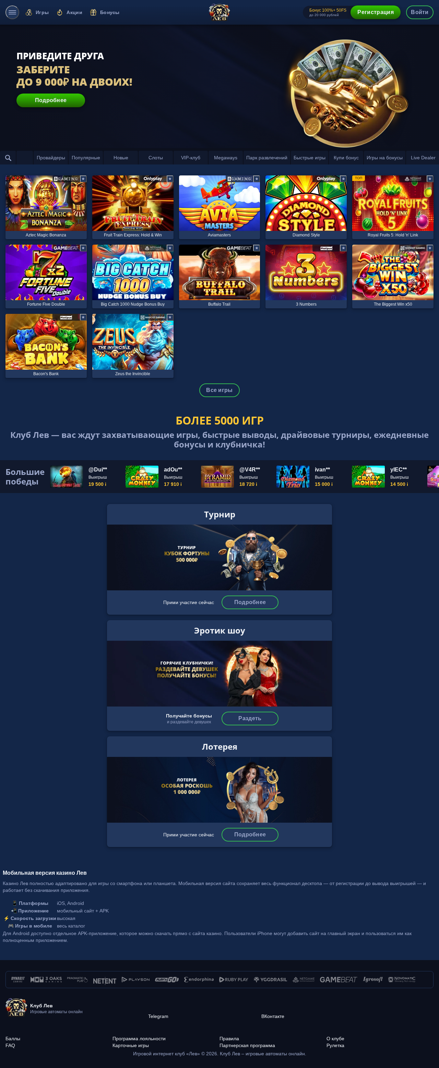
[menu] (12, 12)
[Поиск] (8, 157)
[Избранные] (24, 157)
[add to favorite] (83, 178)
